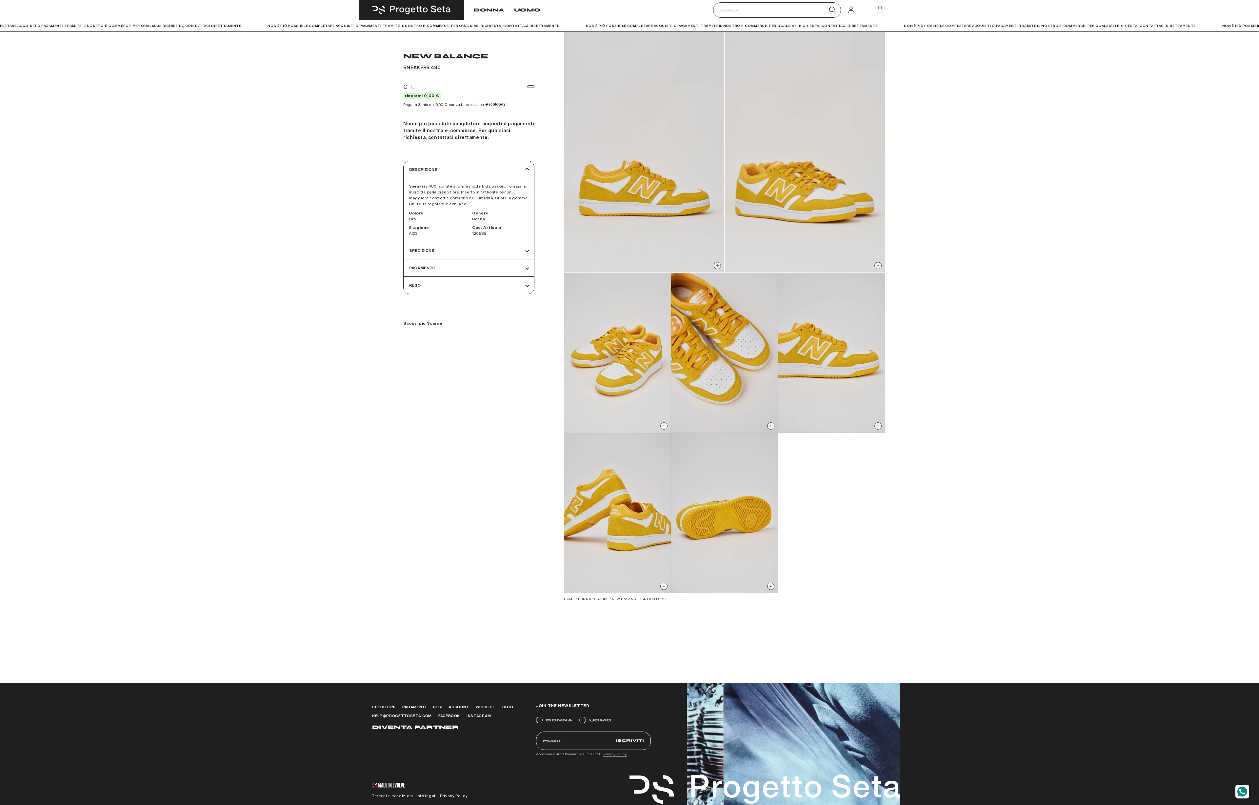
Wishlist (486, 707)
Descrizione (423, 169)
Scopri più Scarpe (423, 323)
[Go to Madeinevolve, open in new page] (388, 786)
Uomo (527, 10)
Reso (415, 285)
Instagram (479, 715)
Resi (438, 707)
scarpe (601, 598)
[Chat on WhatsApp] (1242, 791)
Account (459, 707)
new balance (625, 598)
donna (584, 598)
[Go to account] (851, 9)
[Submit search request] (832, 9)
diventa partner (415, 727)
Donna (489, 10)
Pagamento (422, 268)
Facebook (449, 715)
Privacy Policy (615, 753)
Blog (507, 707)
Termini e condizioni (392, 796)
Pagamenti (414, 707)
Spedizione (421, 250)
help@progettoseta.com (402, 715)
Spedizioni (384, 707)
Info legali (426, 796)
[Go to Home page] (411, 10)
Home (569, 598)
